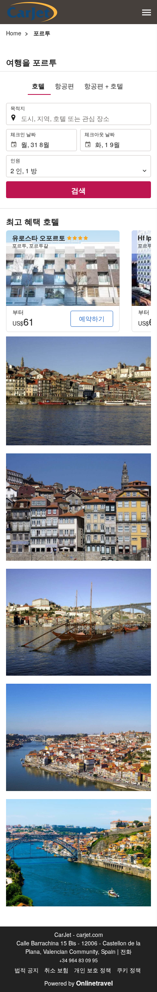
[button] (146, 12)
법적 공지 (26, 970)
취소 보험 (56, 970)
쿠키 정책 (129, 970)
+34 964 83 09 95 (78, 960)
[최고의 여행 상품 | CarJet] (32, 12)
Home (13, 33)
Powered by (78, 983)
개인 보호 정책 (92, 970)
